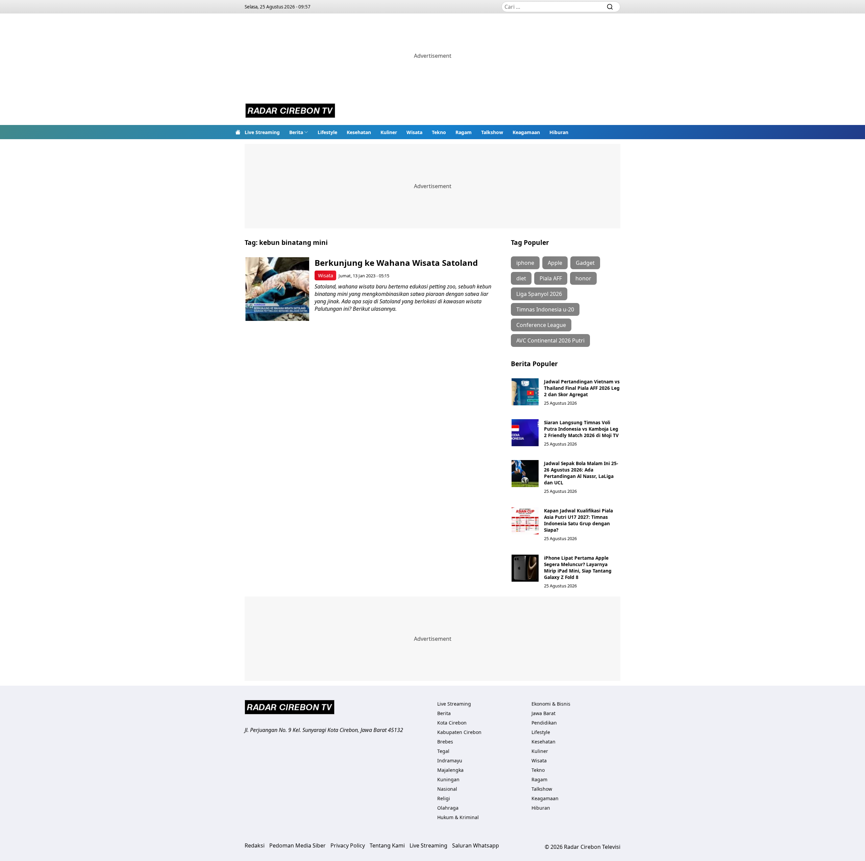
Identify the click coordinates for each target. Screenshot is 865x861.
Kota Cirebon (452, 722)
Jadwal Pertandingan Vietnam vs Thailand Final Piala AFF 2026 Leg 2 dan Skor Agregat (582, 388)
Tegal (443, 751)
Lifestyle (327, 132)
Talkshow (492, 132)
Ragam (463, 132)
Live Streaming (262, 132)
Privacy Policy (347, 845)
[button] (298, 132)
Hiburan (558, 132)
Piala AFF (551, 278)
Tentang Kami (387, 845)
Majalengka (450, 770)
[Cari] (610, 6)
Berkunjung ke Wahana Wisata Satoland (396, 262)
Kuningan (448, 779)
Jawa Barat (543, 713)
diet (521, 278)
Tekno (439, 132)
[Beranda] (237, 132)
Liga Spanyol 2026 (539, 294)
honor (583, 278)
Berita (296, 132)
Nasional (447, 789)
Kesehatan (359, 132)
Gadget (585, 263)
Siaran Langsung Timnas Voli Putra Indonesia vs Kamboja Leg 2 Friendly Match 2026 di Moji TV (581, 428)
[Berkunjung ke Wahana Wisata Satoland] (277, 289)
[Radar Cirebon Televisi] (290, 111)
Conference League (541, 325)
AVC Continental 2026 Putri (550, 340)
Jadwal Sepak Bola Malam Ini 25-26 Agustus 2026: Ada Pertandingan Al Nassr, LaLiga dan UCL (581, 473)
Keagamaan (526, 132)
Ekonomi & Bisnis (551, 704)
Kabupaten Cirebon (459, 732)
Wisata (414, 132)
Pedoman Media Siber (297, 845)
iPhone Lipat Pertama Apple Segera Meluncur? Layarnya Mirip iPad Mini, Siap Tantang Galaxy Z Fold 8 (578, 567)
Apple (555, 263)
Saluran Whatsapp (475, 845)
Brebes (445, 741)
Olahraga (448, 808)
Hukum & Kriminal (458, 817)
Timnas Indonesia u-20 (545, 309)
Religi (443, 798)
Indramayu (449, 760)
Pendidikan (544, 722)
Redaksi (255, 845)
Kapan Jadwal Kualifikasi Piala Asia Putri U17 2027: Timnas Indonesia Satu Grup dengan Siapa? (578, 520)
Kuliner (388, 132)
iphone (525, 263)
